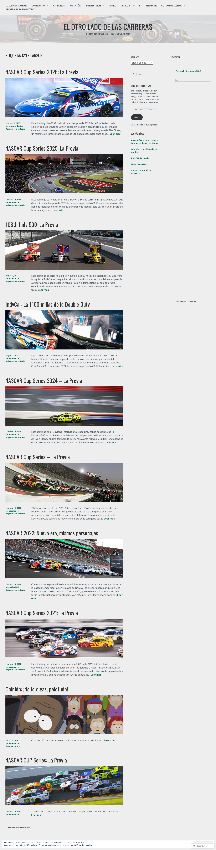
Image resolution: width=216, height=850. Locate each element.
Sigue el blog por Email (141, 85)
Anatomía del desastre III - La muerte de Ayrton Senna (144, 141)
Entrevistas (93, 5)
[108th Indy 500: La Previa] (64, 268)
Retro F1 (126, 5)
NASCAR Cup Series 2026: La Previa (41, 72)
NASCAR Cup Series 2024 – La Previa (43, 380)
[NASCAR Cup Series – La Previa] (64, 501)
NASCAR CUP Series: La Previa (36, 760)
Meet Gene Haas (139, 164)
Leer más (115, 134)
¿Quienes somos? (16, 5)
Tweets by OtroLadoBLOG (188, 71)
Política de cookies (83, 845)
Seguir (137, 117)
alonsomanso (12, 202)
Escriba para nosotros (20, 9)
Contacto (38, 5)
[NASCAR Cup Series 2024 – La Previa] (64, 424)
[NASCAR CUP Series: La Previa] (64, 804)
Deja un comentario (15, 129)
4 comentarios (12, 746)
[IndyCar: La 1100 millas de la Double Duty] (64, 348)
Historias (59, 5)
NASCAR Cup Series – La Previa (37, 457)
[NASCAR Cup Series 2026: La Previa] (64, 116)
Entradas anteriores (19, 828)
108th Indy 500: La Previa (31, 224)
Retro (113, 5)
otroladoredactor (14, 126)
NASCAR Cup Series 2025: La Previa (41, 148)
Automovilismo (171, 5)
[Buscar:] (145, 74)
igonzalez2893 (12, 587)
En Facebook (175, 57)
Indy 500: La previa (140, 158)
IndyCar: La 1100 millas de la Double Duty (47, 304)
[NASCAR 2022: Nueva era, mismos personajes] (64, 577)
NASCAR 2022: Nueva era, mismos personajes (51, 533)
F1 (140, 5)
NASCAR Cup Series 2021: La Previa (41, 612)
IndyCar (151, 5)
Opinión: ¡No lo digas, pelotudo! (36, 689)
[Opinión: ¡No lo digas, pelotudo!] (64, 733)
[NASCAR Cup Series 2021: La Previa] (64, 657)
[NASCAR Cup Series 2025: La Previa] (64, 192)
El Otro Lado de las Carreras (108, 26)
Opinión (75, 5)
